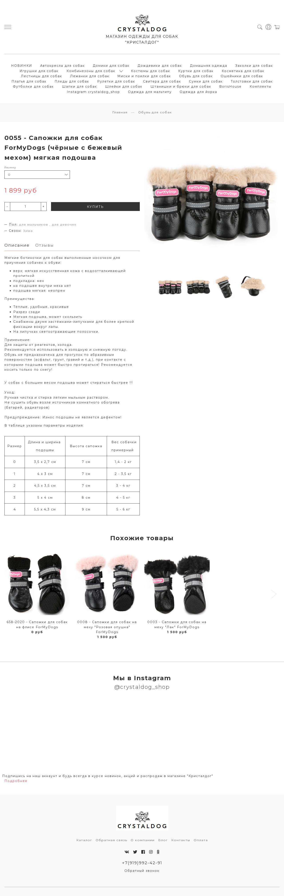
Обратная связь (111, 840)
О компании (143, 840)
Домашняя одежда (208, 66)
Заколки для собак (254, 66)
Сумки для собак (206, 81)
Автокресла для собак (62, 66)
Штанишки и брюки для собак (180, 87)
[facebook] (143, 852)
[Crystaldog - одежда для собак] (142, 21)
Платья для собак (29, 81)
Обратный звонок (142, 871)
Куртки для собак (196, 71)
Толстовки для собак (252, 81)
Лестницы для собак (41, 76)
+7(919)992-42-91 (142, 862)
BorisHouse (230, 87)
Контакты (180, 840)
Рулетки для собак (116, 81)
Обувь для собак (196, 76)
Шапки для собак (79, 87)
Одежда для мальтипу (150, 92)
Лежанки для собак (89, 76)
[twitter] (135, 852)
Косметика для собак (243, 71)
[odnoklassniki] (158, 852)
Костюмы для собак (150, 71)
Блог (163, 840)
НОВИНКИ (21, 66)
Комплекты (260, 87)
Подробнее (16, 781)
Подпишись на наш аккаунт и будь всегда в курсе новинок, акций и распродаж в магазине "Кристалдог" (107, 776)
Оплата (201, 840)
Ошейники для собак (242, 76)
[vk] (126, 852)
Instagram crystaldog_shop (93, 92)
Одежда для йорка (198, 92)
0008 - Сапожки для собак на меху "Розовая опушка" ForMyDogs (107, 627)
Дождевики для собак (160, 66)
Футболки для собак (33, 87)
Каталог (84, 840)
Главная (120, 112)
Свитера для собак (162, 81)
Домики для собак (111, 66)
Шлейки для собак (123, 87)
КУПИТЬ (95, 207)
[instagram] (151, 852)
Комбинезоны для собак (91, 71)
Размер (10, 167)
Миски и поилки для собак (144, 76)
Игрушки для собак (39, 71)
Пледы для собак (72, 81)
